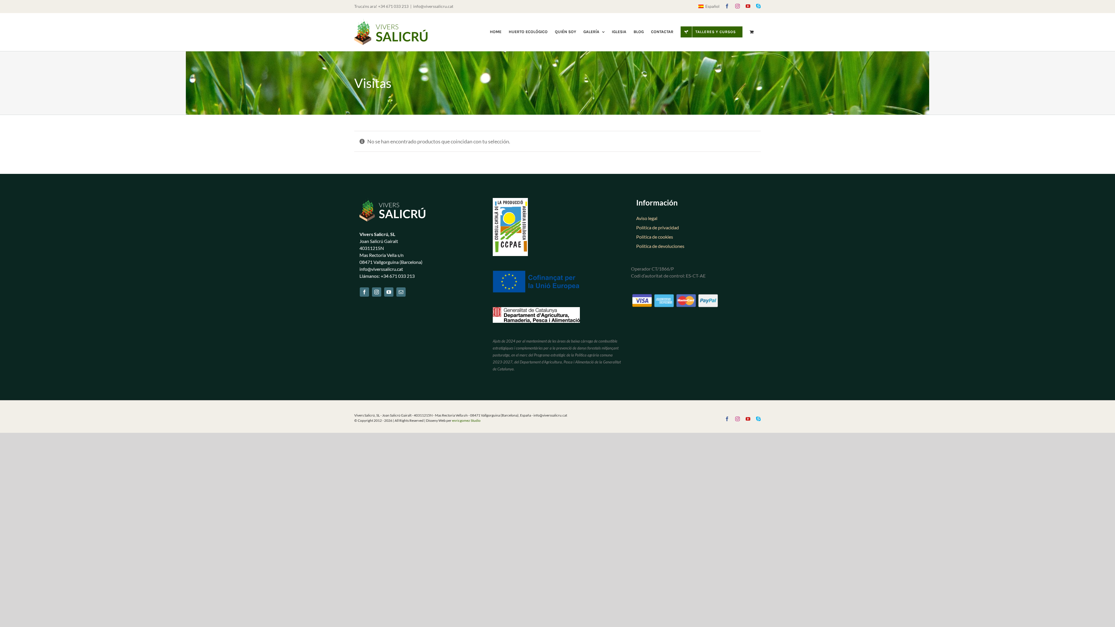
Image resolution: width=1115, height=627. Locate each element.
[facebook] (364, 292)
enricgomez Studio (466, 420)
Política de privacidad (657, 227)
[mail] (401, 292)
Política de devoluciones (660, 246)
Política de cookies (654, 236)
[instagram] (376, 292)
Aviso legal (646, 218)
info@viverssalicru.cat (433, 6)
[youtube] (388, 292)
